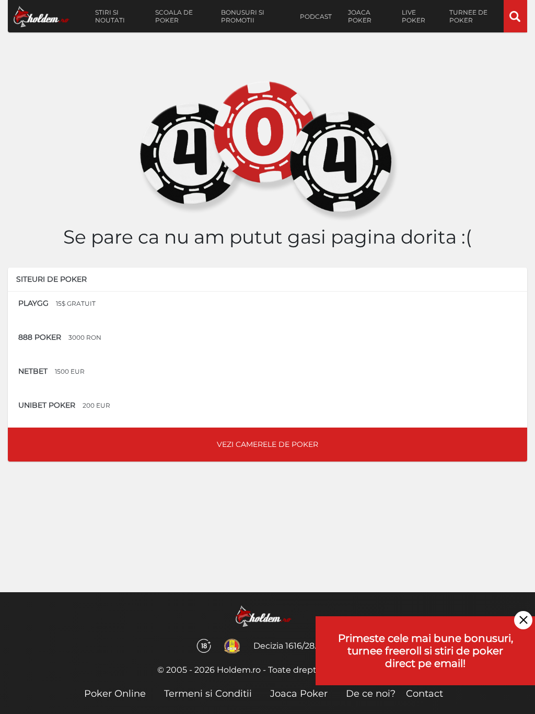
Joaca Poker (359, 16)
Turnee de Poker (468, 16)
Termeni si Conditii (208, 693)
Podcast (316, 16)
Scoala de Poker (174, 16)
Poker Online (115, 693)
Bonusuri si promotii (242, 16)
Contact (424, 693)
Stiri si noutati (110, 16)
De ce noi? (371, 693)
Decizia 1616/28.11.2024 (299, 646)
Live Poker (413, 16)
